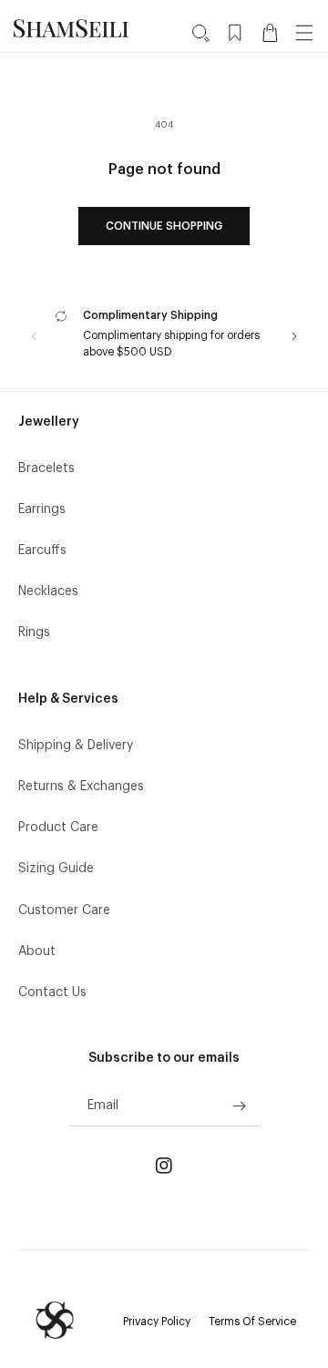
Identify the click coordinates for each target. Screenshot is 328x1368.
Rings (34, 632)
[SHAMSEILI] (54, 1320)
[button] (200, 33)
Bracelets (46, 468)
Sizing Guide (56, 868)
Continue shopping (164, 226)
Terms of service (252, 1321)
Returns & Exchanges (81, 786)
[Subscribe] (240, 1106)
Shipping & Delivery (75, 745)
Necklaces (48, 591)
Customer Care (64, 910)
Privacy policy (156, 1321)
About (37, 951)
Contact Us (52, 992)
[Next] (294, 336)
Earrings (42, 509)
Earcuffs (42, 550)
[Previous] (34, 336)
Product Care (58, 827)
